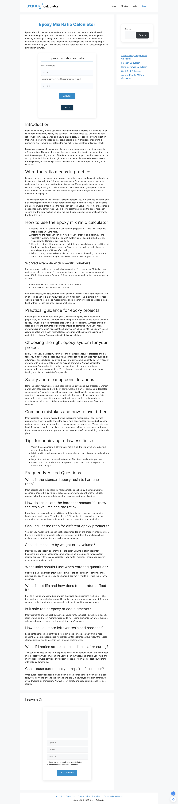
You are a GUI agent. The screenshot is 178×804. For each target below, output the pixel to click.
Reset (67, 107)
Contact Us (70, 796)
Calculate (67, 96)
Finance (112, 6)
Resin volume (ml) (48, 65)
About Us (59, 796)
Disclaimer (96, 796)
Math (135, 6)
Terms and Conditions (113, 796)
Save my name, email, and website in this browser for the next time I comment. (65, 763)
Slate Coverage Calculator (134, 67)
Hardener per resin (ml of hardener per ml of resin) (61, 79)
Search (128, 29)
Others (144, 6)
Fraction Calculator (130, 63)
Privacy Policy (84, 796)
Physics (124, 6)
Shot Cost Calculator (131, 71)
